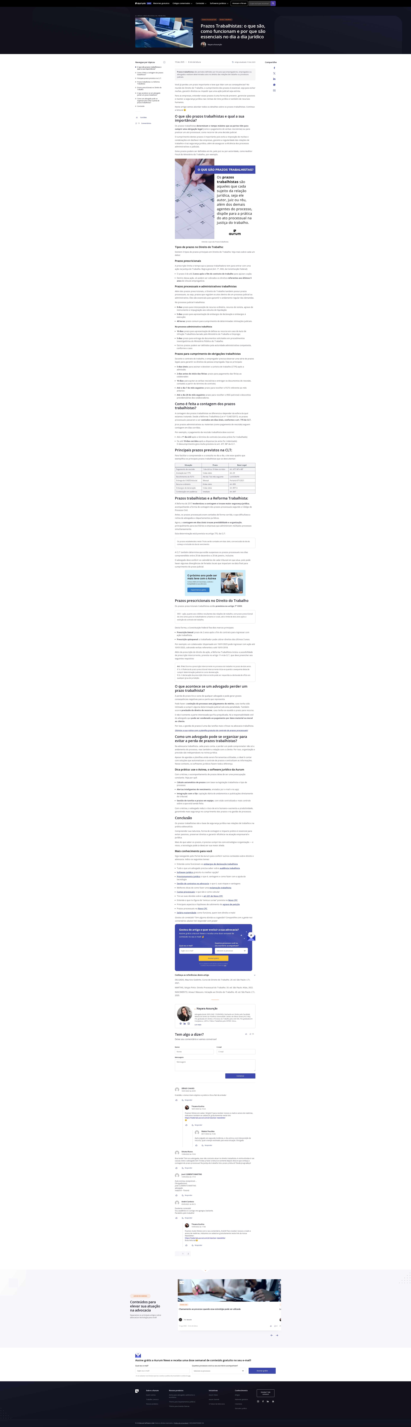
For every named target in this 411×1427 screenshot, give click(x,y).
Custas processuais (186, 892)
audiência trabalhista (230, 868)
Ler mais (198, 1025)
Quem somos (151, 1395)
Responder (188, 1100)
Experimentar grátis (198, 590)
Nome (177, 1047)
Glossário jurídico (241, 1408)
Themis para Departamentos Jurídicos (182, 1402)
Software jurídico (185, 872)
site (225, 965)
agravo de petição (231, 904)
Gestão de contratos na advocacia (193, 883)
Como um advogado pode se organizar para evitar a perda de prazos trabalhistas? (148, 100)
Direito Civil (183, 1305)
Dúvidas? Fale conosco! (265, 1393)
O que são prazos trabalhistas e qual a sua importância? (149, 68)
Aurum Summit (214, 1399)
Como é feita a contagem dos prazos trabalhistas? (150, 74)
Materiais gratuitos (161, 3)
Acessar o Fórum (239, 3)
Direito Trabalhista (225, 20)
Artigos (237, 1395)
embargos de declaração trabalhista (221, 864)
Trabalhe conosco (152, 1399)
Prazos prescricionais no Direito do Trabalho (149, 88)
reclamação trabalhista (220, 887)
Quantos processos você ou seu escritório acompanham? (227, 944)
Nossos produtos (152, 1404)
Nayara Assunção (215, 44)
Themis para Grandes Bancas (179, 1406)
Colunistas (238, 1404)
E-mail (219, 1047)
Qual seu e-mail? (186, 945)
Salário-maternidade (186, 912)
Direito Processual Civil (150, 15)
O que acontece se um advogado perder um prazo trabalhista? (148, 94)
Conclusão (140, 106)
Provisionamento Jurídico (188, 876)
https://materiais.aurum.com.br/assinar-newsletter (205, 1118)
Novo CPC (233, 900)
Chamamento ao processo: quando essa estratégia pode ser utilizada (210, 1309)
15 (139, 123)
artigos (140, 15)
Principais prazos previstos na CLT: (149, 78)
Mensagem (179, 1057)
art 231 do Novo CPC (213, 896)
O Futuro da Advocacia (217, 1404)
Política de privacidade (181, 1423)
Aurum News (213, 1395)
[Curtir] (136, 117)
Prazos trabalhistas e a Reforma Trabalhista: (148, 83)
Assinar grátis (213, 958)
